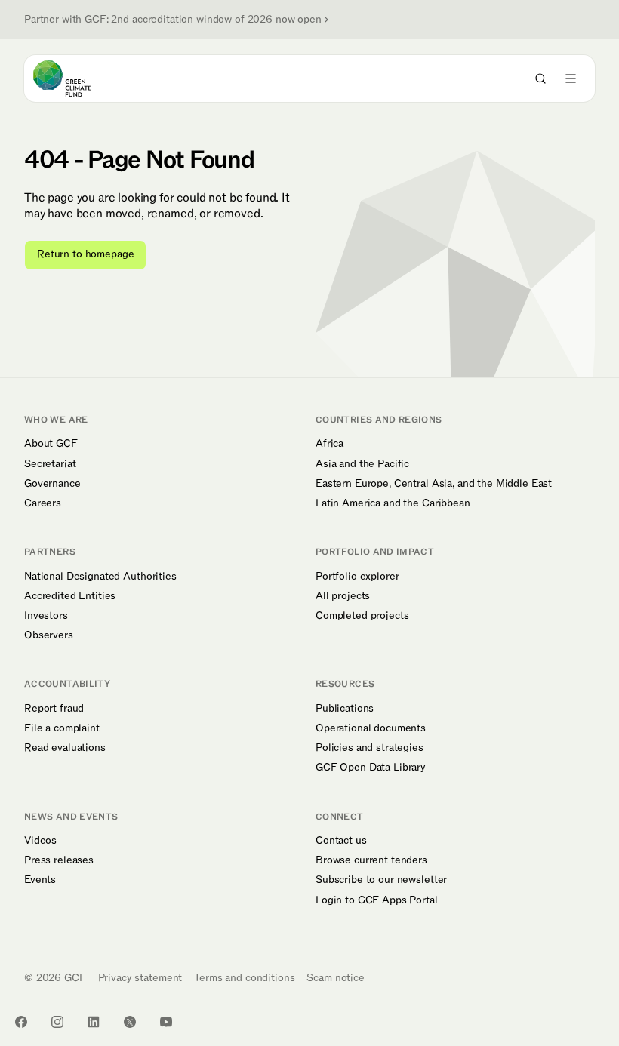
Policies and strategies (369, 748)
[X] (130, 1022)
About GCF (51, 444)
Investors (46, 616)
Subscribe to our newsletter (381, 880)
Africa (329, 444)
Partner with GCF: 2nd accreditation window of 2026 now (173, 19)
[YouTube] (166, 1022)
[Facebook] (21, 1022)
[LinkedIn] (94, 1022)
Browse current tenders (371, 860)
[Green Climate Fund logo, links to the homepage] (76, 78)
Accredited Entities (69, 596)
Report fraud (54, 708)
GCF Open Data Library (371, 767)
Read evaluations (65, 748)
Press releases (59, 860)
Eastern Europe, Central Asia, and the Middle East (434, 484)
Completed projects (362, 616)
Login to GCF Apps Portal (377, 900)
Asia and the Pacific (362, 464)
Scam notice (335, 978)
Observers (48, 635)
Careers (42, 503)
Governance (52, 484)
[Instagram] (57, 1022)
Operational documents (371, 728)
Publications (345, 708)
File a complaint (62, 728)
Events (40, 880)
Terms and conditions (244, 978)
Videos (40, 841)
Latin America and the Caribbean (393, 503)
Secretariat (49, 464)
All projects (343, 596)
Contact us (341, 841)
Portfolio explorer (357, 576)
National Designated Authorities (100, 576)
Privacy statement (140, 978)
